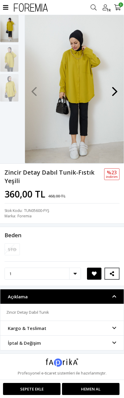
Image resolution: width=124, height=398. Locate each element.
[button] (115, 88)
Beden (13, 235)
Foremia (24, 216)
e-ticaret (48, 373)
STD (12, 249)
